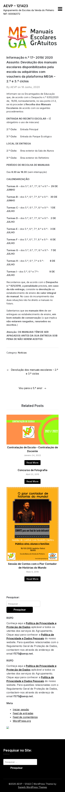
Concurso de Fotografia (32, 470)
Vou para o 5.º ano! (30, 388)
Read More (32, 462)
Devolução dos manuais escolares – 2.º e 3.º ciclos (34, 371)
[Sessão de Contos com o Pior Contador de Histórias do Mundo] (32, 560)
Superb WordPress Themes (32, 787)
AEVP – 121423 (15, 6)
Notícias (22, 352)
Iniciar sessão (21, 709)
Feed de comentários (25, 717)
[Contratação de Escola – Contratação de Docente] (32, 443)
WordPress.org (22, 720)
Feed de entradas (23, 713)
